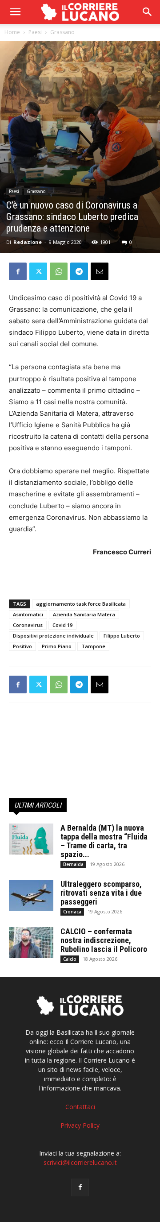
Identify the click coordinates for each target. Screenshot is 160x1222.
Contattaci (80, 1106)
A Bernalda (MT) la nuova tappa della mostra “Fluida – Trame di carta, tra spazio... (104, 841)
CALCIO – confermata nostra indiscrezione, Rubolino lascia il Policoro (103, 940)
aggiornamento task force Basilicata (81, 603)
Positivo (22, 646)
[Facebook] (18, 271)
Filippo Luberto (122, 635)
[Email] (99, 271)
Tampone (93, 646)
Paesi (35, 32)
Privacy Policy (80, 1125)
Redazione (27, 242)
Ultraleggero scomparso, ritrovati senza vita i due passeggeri (101, 892)
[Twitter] (38, 271)
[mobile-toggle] (15, 12)
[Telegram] (79, 271)
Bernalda (73, 864)
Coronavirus (28, 625)
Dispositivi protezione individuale (53, 635)
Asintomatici (28, 614)
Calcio (69, 959)
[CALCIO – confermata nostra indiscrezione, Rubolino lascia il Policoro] (31, 942)
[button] (147, 12)
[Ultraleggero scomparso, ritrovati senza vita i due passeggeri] (31, 895)
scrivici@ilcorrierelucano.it (80, 1162)
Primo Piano (57, 646)
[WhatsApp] (59, 271)
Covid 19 (62, 625)
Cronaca (72, 912)
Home (12, 32)
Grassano (62, 32)
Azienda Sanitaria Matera (84, 614)
